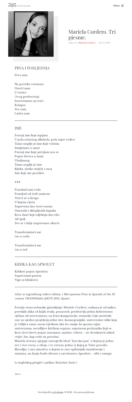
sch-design (57, 392)
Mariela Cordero (87, 43)
